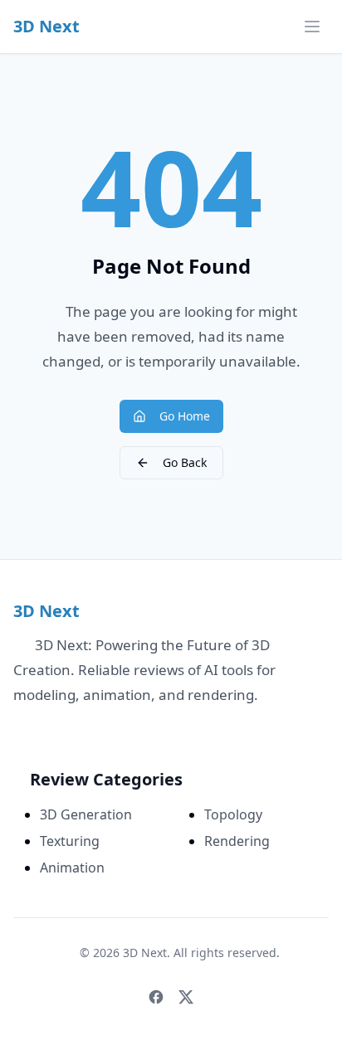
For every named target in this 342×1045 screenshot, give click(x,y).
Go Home (184, 416)
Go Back (185, 462)
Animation (72, 867)
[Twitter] (186, 997)
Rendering (237, 841)
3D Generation (86, 814)
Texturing (70, 841)
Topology (233, 814)
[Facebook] (156, 997)
